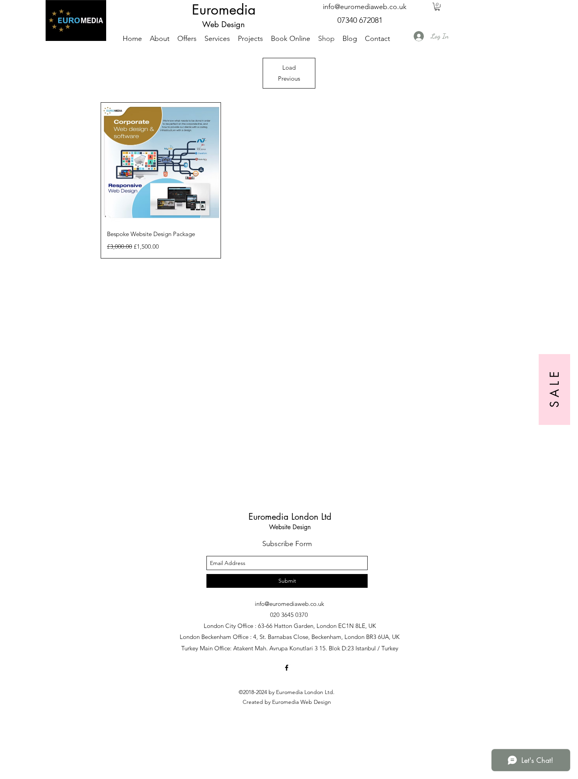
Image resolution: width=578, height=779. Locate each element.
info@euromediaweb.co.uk (365, 6)
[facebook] (287, 668)
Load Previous (289, 73)
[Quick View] (161, 162)
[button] (437, 7)
